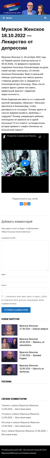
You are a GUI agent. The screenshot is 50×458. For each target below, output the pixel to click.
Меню (9, 18)
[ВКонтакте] (21, 203)
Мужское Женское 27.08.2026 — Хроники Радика (30, 355)
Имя (4, 274)
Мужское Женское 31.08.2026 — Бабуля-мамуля (33, 327)
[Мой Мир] (28, 203)
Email (4, 285)
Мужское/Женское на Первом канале (18, 453)
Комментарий (9, 238)
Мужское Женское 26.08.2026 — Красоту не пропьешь (31, 368)
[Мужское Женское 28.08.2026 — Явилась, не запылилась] (9, 339)
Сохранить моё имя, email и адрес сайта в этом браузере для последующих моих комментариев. (24, 300)
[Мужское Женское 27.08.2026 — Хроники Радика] (9, 352)
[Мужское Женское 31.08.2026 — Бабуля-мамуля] (9, 326)
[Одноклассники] (25, 203)
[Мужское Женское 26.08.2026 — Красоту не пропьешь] (9, 365)
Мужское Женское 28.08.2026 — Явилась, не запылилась (31, 342)
